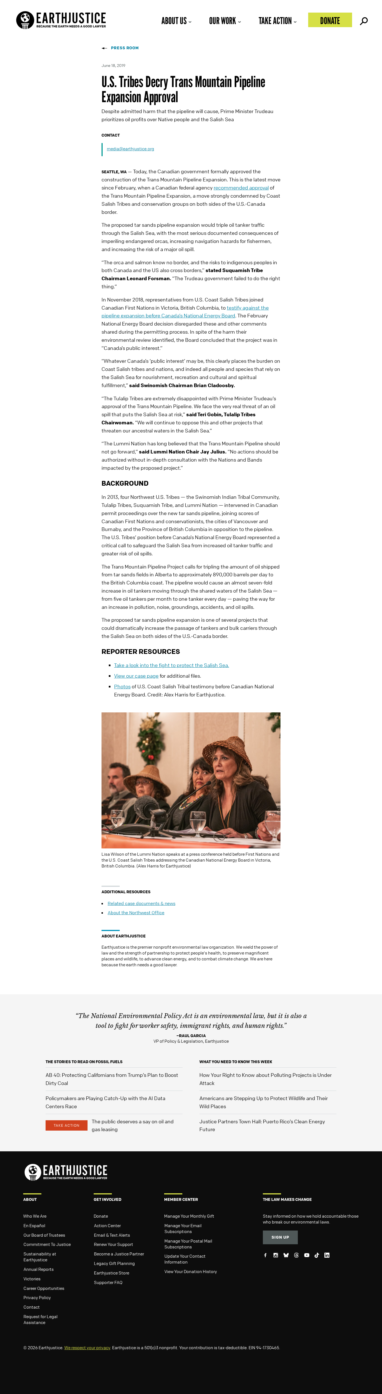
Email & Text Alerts (112, 1235)
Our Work (222, 20)
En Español (34, 1225)
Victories (32, 1278)
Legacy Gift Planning (114, 1263)
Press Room (125, 47)
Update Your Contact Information (185, 1259)
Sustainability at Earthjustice (39, 1256)
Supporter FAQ (108, 1282)
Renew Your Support (113, 1244)
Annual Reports (38, 1269)
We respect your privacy (87, 1347)
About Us (174, 20)
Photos (122, 686)
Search (363, 20)
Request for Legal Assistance (40, 1319)
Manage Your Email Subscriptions (183, 1228)
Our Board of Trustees (44, 1235)
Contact (31, 1307)
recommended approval (241, 187)
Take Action (275, 20)
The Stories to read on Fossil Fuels (84, 1061)
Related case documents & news (141, 903)
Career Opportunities (43, 1288)
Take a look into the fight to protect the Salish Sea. (171, 665)
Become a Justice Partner (119, 1254)
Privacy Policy (37, 1297)
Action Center (107, 1225)
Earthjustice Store (111, 1273)
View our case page (136, 676)
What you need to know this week (235, 1061)
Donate (330, 20)
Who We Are (34, 1216)
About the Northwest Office (136, 912)
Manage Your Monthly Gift (189, 1216)
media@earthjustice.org (130, 148)
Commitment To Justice (47, 1244)
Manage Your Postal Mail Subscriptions (188, 1244)
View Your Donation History (190, 1271)
